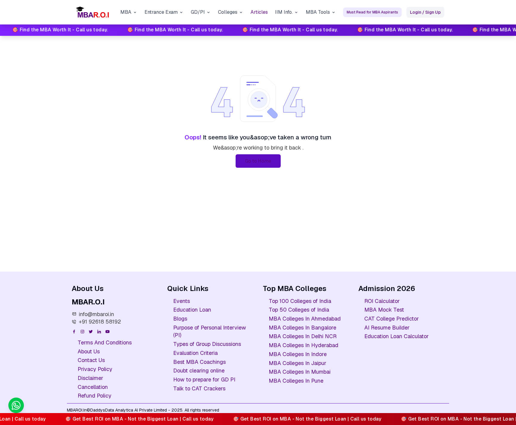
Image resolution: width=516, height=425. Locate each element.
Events (181, 301)
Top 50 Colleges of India (299, 309)
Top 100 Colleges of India (300, 301)
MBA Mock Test (384, 309)
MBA (125, 12)
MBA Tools (318, 12)
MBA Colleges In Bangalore (302, 327)
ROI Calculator (382, 301)
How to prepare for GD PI (204, 379)
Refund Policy (94, 395)
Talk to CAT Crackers (199, 388)
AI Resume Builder (387, 327)
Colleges (227, 12)
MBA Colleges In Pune (296, 380)
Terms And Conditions (105, 342)
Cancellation (93, 387)
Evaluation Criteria (195, 352)
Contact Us (91, 360)
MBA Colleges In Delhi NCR (303, 336)
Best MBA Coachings (199, 361)
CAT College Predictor (391, 318)
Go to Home (258, 161)
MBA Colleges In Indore (298, 354)
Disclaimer (90, 378)
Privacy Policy (95, 369)
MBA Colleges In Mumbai (300, 371)
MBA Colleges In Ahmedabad (305, 318)
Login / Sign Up (425, 12)
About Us (89, 351)
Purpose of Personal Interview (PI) (209, 331)
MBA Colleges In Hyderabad (303, 345)
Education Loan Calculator (396, 336)
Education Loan (192, 309)
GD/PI (198, 12)
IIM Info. (284, 12)
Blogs (180, 318)
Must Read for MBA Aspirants (372, 12)
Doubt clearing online (199, 370)
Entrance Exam (161, 12)
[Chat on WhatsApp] (16, 405)
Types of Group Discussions (207, 344)
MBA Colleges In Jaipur (297, 363)
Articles (259, 12)
